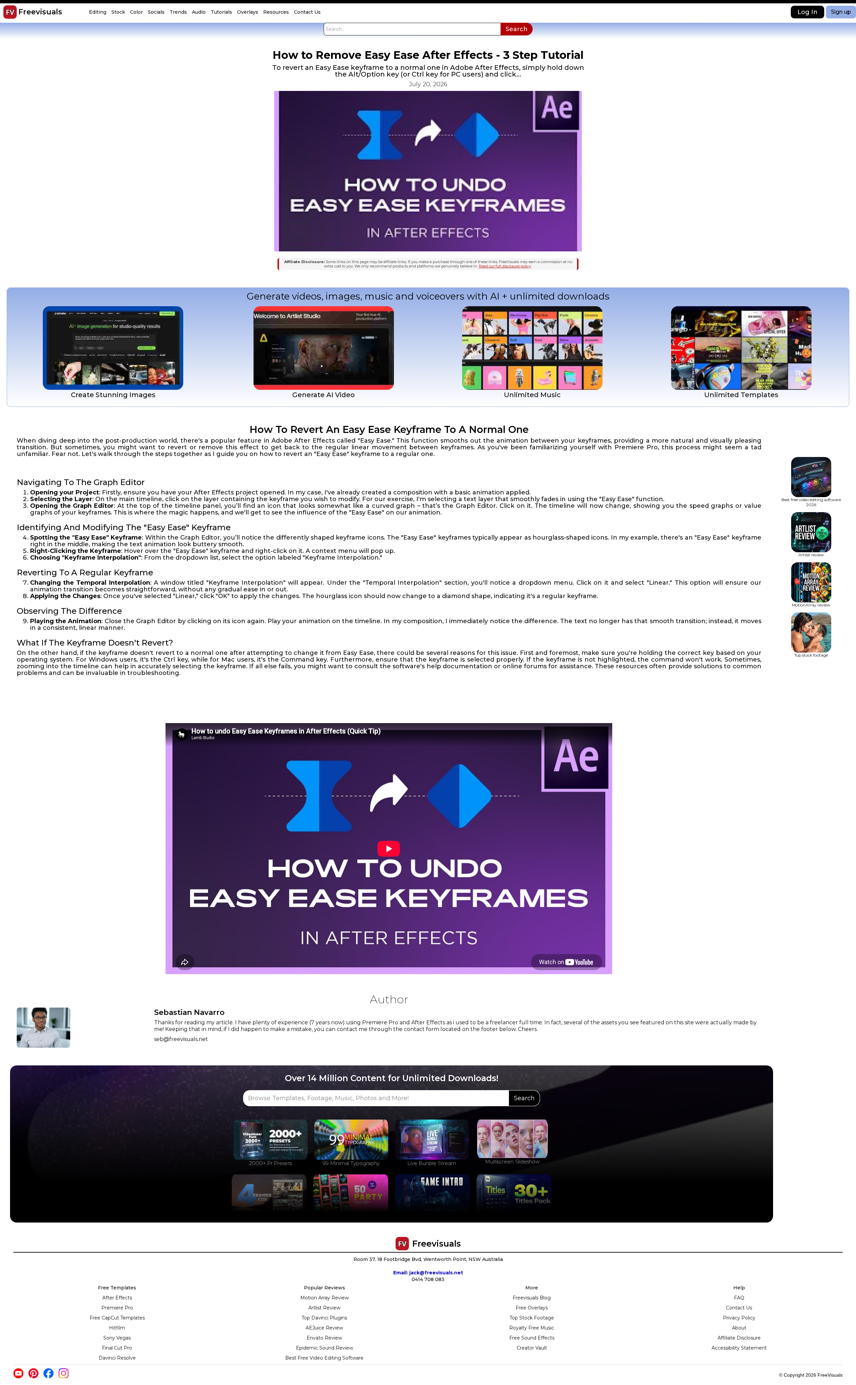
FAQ (739, 1298)
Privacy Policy (739, 1318)
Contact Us (739, 1308)
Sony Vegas (117, 1338)
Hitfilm (117, 1328)
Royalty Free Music (531, 1328)
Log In (807, 12)
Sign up (841, 12)
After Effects (117, 1298)
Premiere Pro (117, 1308)
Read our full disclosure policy (505, 266)
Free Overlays (532, 1308)
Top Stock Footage (532, 1318)
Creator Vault (532, 1348)
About (739, 1328)
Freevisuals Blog (532, 1298)
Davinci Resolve (117, 1358)
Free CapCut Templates (117, 1318)
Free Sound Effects (531, 1338)
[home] (10, 12)
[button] (98, 12)
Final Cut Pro (117, 1348)
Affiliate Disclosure (739, 1338)
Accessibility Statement (739, 1348)
